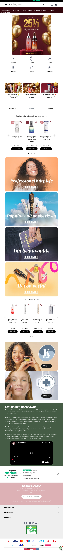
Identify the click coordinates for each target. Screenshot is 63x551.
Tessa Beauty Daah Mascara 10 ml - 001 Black (38, 321)
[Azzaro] (31, 108)
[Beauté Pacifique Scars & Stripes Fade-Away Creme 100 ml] (46, 127)
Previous (7, 34)
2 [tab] (32, 336)
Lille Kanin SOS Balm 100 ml (17, 137)
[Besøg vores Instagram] (27, 523)
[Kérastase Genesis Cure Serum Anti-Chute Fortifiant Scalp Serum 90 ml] (13, 309)
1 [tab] (30, 336)
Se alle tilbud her (42, 116)
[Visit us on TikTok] (38, 523)
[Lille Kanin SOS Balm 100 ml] (17, 127)
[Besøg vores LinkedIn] (35, 523)
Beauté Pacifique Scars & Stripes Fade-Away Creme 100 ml (46, 138)
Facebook (22, 427)
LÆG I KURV (17, 149)
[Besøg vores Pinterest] (33, 523)
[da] (25, 549)
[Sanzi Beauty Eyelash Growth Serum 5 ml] (25, 309)
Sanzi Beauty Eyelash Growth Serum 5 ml (25, 321)
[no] (34, 549)
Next (55, 34)
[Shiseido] (12, 108)
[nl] (31, 549)
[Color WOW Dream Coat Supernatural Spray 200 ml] (51, 309)
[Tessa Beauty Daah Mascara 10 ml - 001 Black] (38, 309)
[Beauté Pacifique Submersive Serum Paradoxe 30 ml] (32, 127)
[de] (28, 549)
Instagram (29, 427)
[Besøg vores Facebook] (24, 523)
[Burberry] (50, 108)
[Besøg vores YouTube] (30, 523)
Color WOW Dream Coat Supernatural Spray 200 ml (50, 321)
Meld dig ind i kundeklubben (31, 496)
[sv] (37, 549)
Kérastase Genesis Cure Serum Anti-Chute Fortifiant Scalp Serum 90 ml (12, 321)
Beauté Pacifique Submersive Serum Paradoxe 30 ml (31, 138)
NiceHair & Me (35, 434)
